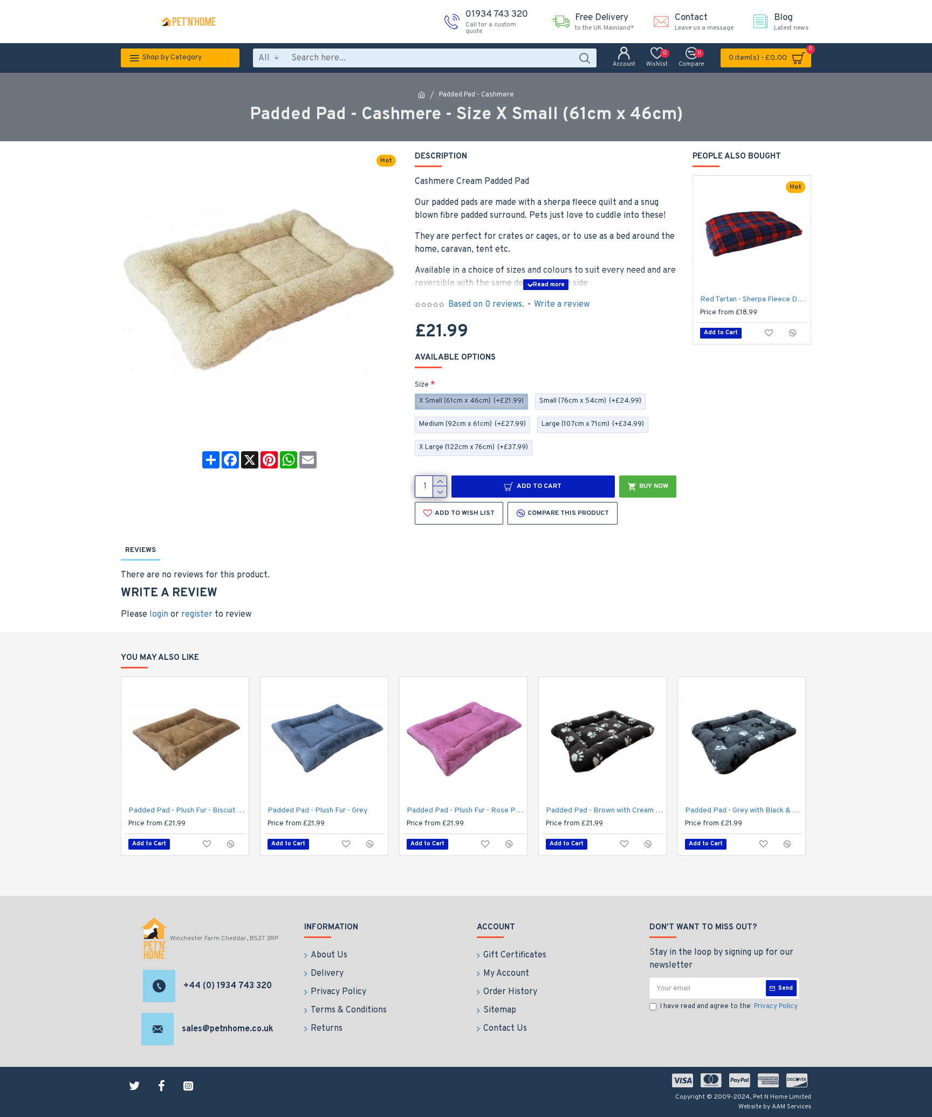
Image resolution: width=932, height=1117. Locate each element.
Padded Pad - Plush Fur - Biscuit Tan (187, 810)
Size (422, 385)
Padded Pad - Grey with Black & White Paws (744, 810)
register (197, 614)
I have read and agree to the (729, 1006)
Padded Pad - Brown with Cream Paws (604, 810)
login (158, 614)
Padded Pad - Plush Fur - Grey (317, 810)
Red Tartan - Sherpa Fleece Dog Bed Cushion (754, 299)
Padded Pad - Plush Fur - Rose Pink (465, 810)
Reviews (140, 550)
